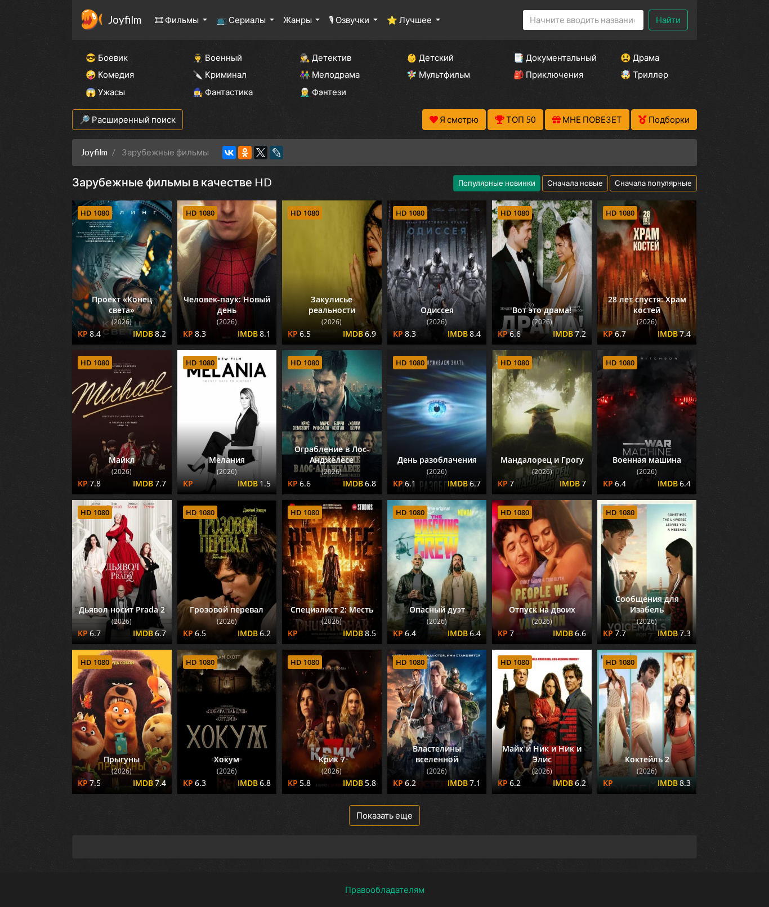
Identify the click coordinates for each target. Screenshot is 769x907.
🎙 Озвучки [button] (350, 20)
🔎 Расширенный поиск (127, 119)
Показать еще (384, 815)
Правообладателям (384, 889)
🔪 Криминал (220, 74)
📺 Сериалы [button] (241, 20)
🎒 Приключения (548, 74)
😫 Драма (639, 57)
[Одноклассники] (245, 152)
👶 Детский (430, 57)
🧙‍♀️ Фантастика (223, 92)
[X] (260, 152)
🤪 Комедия (110, 74)
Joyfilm (124, 19)
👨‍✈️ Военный (217, 57)
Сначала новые (575, 182)
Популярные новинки (496, 182)
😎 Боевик (107, 57)
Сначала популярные (653, 182)
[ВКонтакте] (229, 152)
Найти (668, 20)
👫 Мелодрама (329, 74)
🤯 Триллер (644, 74)
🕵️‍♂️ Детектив (325, 57)
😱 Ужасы (105, 92)
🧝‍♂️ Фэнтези (322, 92)
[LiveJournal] (276, 152)
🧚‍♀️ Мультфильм (438, 74)
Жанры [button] (298, 20)
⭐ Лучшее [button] (410, 20)
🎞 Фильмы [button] (177, 20)
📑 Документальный (551, 57)
